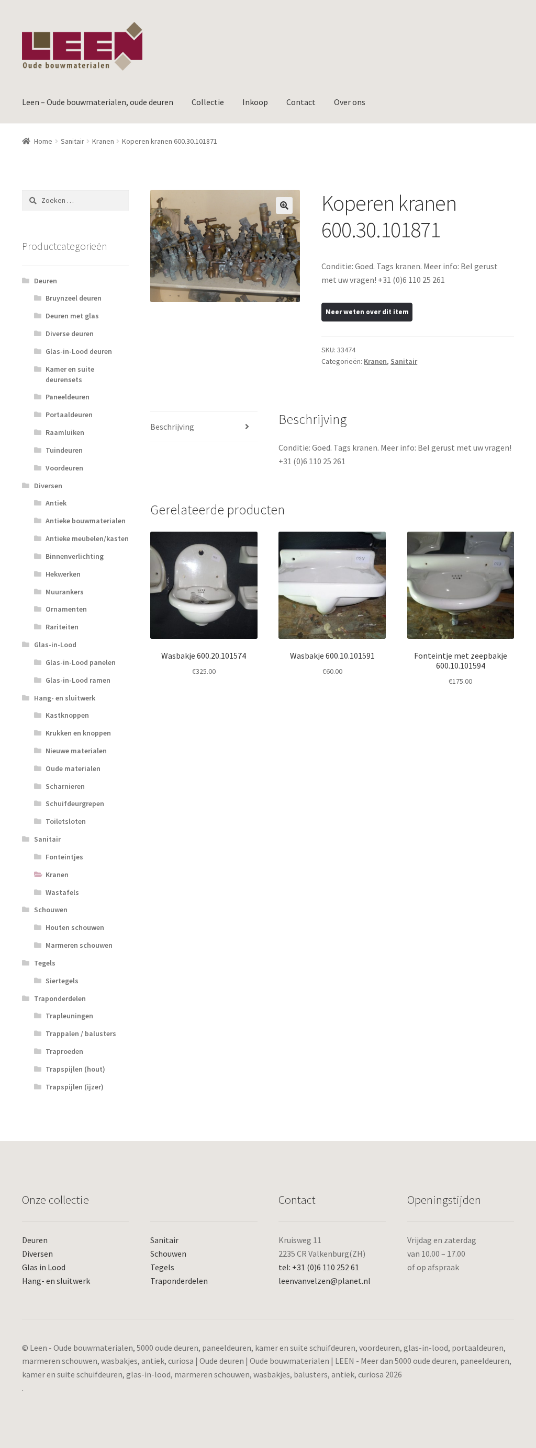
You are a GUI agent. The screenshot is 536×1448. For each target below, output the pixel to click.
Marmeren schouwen (79, 945)
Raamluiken (65, 432)
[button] (284, 205)
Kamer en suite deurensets (70, 374)
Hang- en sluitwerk (64, 698)
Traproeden (64, 1051)
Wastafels (62, 892)
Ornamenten (66, 609)
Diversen (48, 485)
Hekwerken (63, 574)
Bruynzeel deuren (74, 298)
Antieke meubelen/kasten (87, 538)
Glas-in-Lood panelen (81, 662)
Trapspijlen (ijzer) (75, 1086)
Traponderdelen (60, 998)
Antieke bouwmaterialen (86, 520)
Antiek (56, 503)
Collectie (208, 102)
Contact (301, 102)
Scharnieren (65, 786)
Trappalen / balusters (81, 1033)
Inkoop (255, 102)
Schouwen (51, 909)
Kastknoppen (67, 715)
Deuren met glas (72, 315)
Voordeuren (64, 468)
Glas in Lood (43, 1267)
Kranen (103, 141)
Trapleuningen (69, 1015)
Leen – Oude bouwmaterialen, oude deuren (97, 102)
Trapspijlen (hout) (75, 1069)
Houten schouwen (75, 927)
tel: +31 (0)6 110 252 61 (318, 1267)
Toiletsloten (66, 821)
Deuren (45, 280)
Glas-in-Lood (55, 644)
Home (43, 141)
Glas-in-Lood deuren (79, 351)
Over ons (349, 102)
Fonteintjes (64, 856)
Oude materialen (73, 768)
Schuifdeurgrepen (75, 803)
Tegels (44, 963)
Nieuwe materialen (76, 750)
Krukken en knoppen (78, 733)
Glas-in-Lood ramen (78, 680)
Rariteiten (62, 626)
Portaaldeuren (69, 414)
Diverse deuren (70, 333)
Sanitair (72, 141)
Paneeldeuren (68, 396)
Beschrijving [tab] (172, 426)
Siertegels (62, 980)
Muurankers (65, 591)
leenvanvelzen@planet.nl (324, 1280)
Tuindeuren (64, 450)
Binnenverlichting (75, 556)
